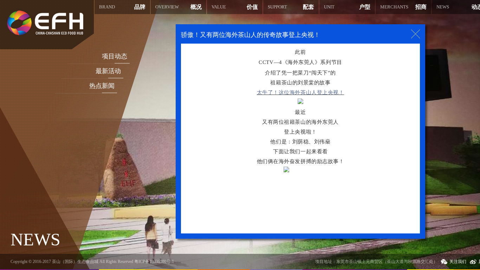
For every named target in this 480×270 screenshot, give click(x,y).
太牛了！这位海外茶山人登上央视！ (300, 92)
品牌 (122, 7)
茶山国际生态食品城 (45, 23)
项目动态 (114, 56)
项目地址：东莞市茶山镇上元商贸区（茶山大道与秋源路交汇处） (376, 261)
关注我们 (457, 261)
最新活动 (108, 71)
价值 (235, 7)
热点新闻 (102, 85)
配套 (291, 7)
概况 (178, 7)
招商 (403, 7)
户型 (347, 7)
